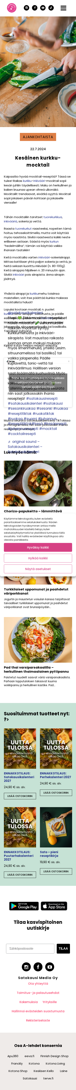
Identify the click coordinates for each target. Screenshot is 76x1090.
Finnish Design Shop (55, 1056)
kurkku (27, 181)
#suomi (30, 418)
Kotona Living (55, 1063)
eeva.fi (29, 1056)
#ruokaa (60, 408)
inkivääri (39, 181)
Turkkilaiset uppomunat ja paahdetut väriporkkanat (36, 591)
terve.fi (48, 1078)
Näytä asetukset (38, 569)
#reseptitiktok (20, 413)
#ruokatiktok (43, 413)
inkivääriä (10, 221)
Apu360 (12, 1056)
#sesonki (44, 408)
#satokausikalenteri (25, 403)
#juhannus (47, 418)
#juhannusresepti (23, 428)
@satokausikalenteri (25, 312)
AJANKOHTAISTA (38, 136)
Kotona (34, 1063)
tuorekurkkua (52, 217)
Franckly (17, 1063)
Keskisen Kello (44, 1071)
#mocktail (48, 428)
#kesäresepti (55, 423)
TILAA (63, 948)
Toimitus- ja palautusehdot (38, 993)
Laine (63, 1071)
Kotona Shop (18, 1071)
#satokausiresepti (41, 398)
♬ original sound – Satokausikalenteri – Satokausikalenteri (25, 446)
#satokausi (53, 403)
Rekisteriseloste (38, 1020)
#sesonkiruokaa (21, 408)
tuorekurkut (23, 228)
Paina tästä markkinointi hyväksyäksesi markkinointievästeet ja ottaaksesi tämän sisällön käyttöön (38, 382)
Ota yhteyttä (38, 984)
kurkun (54, 241)
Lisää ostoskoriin (20, 796)
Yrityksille (49, 1002)
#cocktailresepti (22, 433)
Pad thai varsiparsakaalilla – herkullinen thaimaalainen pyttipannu (36, 669)
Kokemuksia (28, 1002)
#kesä (37, 423)
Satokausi (30, 1078)
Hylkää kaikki (38, 558)
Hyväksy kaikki (38, 547)
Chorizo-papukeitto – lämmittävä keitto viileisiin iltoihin (33, 513)
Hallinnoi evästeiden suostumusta (38, 1011)
